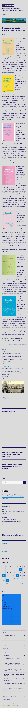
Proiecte (4, 642)
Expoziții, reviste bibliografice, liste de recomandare (13, 689)
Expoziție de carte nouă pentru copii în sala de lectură (14, 679)
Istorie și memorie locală (8, 635)
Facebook (4, 543)
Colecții (4, 652)
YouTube (4, 551)
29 (7, 580)
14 (3, 575)
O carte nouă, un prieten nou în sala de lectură (14, 684)
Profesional (5, 648)
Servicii (4, 645)
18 (17, 575)
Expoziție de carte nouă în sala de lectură (14, 675)
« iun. (6, 583)
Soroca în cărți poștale (7, 395)
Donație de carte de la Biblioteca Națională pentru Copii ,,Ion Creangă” (14, 664)
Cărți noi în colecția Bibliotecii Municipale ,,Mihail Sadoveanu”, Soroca (14, 659)
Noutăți (4, 632)
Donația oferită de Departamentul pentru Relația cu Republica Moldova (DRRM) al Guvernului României (14, 669)
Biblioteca (15, 403)
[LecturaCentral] (13, 372)
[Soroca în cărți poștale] (13, 387)
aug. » (21, 583)
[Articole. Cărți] (13, 357)
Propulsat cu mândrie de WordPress (10, 705)
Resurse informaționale (9, 696)
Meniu (4, 14)
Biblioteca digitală (8, 693)
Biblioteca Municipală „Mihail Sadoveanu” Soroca (13, 9)
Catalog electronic (7, 699)
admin (3, 403)
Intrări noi (6, 655)
